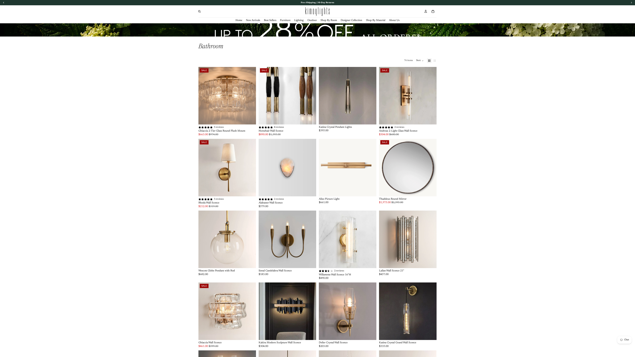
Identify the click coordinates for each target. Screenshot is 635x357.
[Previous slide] (203, 95)
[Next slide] (251, 95)
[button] (420, 60)
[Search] (199, 11)
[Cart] (433, 11)
